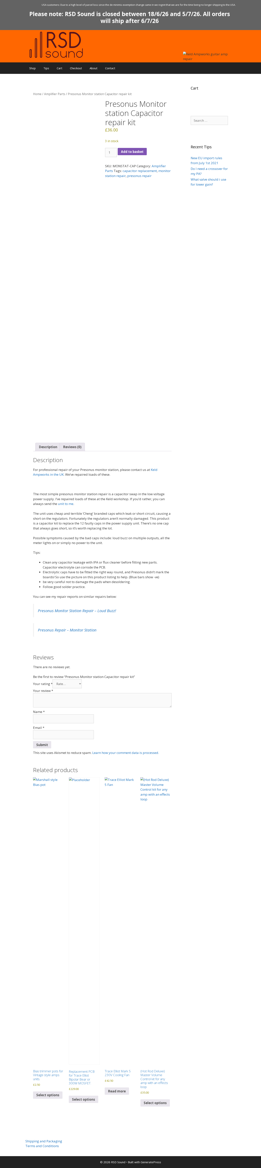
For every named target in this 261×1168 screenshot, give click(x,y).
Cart (59, 68)
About (93, 68)
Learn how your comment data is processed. (125, 752)
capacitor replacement (140, 171)
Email (38, 727)
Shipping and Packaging (43, 1141)
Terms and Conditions (42, 1146)
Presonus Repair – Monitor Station (67, 630)
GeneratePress (151, 1162)
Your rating (43, 684)
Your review (43, 690)
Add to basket (132, 151)
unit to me (65, 504)
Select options (47, 1095)
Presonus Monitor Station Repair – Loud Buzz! (77, 610)
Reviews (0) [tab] (72, 447)
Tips (46, 68)
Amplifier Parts (54, 94)
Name (39, 712)
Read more (117, 1091)
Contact (110, 68)
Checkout (76, 68)
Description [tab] (48, 447)
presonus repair (139, 176)
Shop (32, 68)
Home (37, 94)
